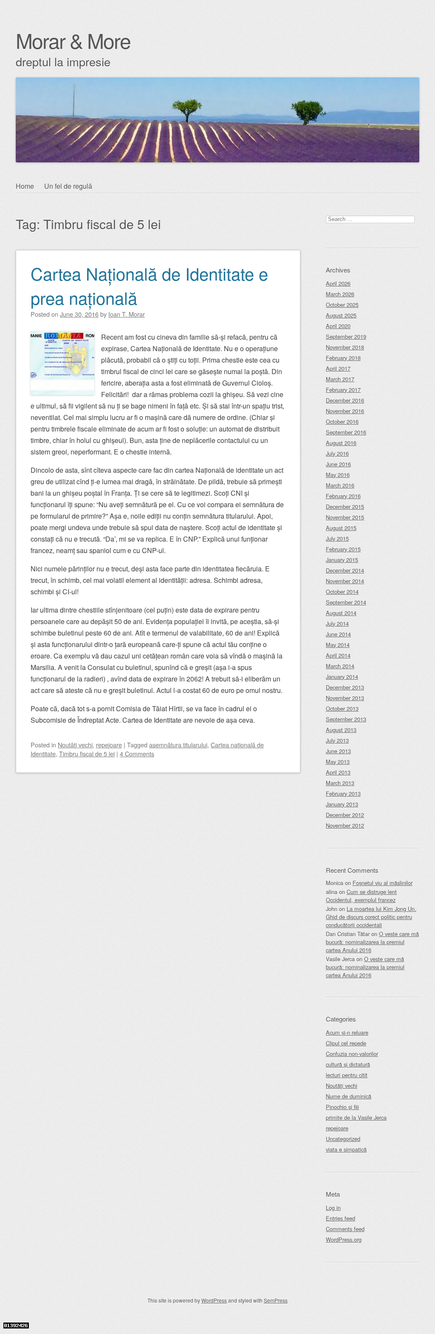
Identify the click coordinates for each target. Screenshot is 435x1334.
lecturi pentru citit (346, 1075)
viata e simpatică (346, 1149)
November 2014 (345, 581)
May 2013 (338, 762)
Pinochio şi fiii (342, 1107)
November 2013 (345, 698)
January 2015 (342, 560)
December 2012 (345, 815)
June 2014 (338, 634)
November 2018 (345, 347)
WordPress (214, 1300)
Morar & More (73, 40)
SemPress (276, 1300)
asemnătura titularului (178, 744)
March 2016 (340, 485)
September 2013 (346, 719)
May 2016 (338, 475)
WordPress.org (344, 1239)
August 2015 (341, 528)
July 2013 (337, 740)
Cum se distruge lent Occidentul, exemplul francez (361, 896)
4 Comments (137, 753)
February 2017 (343, 390)
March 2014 (340, 666)
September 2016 (346, 432)
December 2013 (345, 687)
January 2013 (342, 804)
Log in (333, 1207)
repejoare (109, 744)
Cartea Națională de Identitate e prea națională (149, 285)
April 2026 (338, 283)
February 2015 (343, 549)
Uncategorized (343, 1139)
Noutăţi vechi (75, 744)
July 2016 (337, 453)
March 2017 (340, 379)
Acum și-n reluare (347, 1032)
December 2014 (345, 570)
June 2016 (338, 464)
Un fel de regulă (68, 186)
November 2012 (345, 825)
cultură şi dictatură (348, 1064)
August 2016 (341, 443)
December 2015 (345, 506)
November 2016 (345, 411)
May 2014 (338, 645)
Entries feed (340, 1218)
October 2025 (342, 305)
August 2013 (341, 730)
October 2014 (342, 592)
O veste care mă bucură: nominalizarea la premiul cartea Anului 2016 (372, 942)
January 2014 (342, 677)
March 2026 (340, 294)
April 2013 (338, 772)
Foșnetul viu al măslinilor (382, 883)
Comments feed (345, 1229)
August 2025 (341, 315)
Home (25, 186)
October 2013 (342, 708)
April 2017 (338, 368)
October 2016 (342, 421)
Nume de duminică (348, 1096)
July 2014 (337, 623)
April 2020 (338, 326)
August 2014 (341, 613)
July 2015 (337, 538)
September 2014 (346, 602)
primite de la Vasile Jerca (356, 1117)
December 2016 (345, 400)
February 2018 (343, 358)
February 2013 (343, 793)
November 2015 (345, 517)
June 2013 (338, 751)
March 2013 (340, 783)
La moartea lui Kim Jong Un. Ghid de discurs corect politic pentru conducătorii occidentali (371, 917)
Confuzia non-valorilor (352, 1054)
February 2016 (343, 496)
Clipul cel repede (346, 1043)
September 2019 (346, 336)
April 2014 (338, 655)
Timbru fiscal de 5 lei (87, 753)
